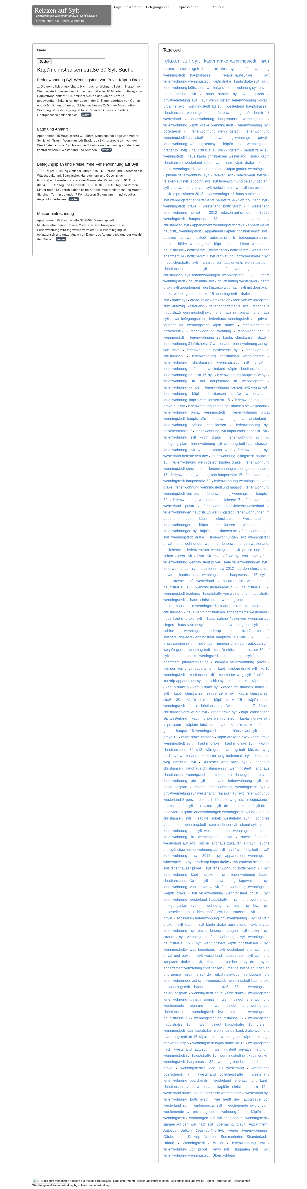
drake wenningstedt (179, 294)
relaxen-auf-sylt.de (237, 75)
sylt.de (249, 962)
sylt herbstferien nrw (222, 187)
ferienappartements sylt (228, 306)
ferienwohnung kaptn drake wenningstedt (198, 125)
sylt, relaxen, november (217, 962)
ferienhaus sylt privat (232, 312)
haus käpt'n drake (234, 606)
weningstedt (216, 980)
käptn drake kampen (197, 737)
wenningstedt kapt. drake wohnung (241, 1030)
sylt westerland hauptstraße (220, 955)
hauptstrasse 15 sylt (248, 575)
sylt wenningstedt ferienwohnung (206, 937)
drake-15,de (199, 300)
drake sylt (179, 300)
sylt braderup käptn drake (208, 862)
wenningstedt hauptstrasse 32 (218, 1018)
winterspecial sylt (208, 1105)
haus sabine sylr (191, 625)
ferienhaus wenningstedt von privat (238, 319)
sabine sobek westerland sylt (223, 818)
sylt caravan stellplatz (249, 862)
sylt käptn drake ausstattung (222, 924)
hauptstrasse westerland (244, 581)
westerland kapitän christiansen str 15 (231, 1087)
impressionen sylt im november (188, 643)
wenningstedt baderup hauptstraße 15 (204, 987)
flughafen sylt (246, 1149)
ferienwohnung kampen (182, 387)
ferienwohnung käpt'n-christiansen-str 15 (196, 400)
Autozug (170, 1130)
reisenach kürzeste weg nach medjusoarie (232, 799)
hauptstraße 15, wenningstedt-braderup (197, 587)
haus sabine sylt (179, 94)
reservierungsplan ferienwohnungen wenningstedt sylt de (209, 812)
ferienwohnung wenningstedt (215, 131)
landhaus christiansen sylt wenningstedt (218, 768)
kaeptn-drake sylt (238, 656)
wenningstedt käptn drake (249, 980)
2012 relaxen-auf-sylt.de (230, 212)
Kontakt (218, 7)
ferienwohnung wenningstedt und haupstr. (209, 487)
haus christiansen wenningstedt (216, 600)
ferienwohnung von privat (185, 1149)
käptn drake (221, 81)
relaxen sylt (223, 175)
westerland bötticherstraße (220, 1074)
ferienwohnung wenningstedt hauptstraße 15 (206, 475)
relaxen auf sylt (181, 61)
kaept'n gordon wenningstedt (186, 650)
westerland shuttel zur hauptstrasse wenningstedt (202, 1093)
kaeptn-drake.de (210, 169)
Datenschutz (242, 1180)
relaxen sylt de (214, 806)
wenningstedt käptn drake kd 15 (218, 1043)
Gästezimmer (174, 1137)
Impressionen (188, 7)
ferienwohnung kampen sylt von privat (236, 387)
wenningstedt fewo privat (215, 1012)
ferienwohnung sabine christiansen (194, 425)
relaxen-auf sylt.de (252, 175)
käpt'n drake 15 (228, 700)
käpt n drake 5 (177, 687)
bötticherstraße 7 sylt (252, 256)
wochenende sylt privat (246, 1105)
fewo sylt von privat (242, 556)
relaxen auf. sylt (178, 806)
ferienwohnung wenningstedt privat (238, 137)
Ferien (233, 1130)
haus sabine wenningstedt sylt (233, 625)
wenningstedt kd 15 (205, 106)
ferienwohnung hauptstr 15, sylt (188, 375)
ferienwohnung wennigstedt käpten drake (206, 462)
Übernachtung (223, 1155)
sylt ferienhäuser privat (182, 868)
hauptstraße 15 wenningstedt (215, 150)
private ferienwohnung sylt (187, 175)
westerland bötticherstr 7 (224, 206)
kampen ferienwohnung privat (240, 662)
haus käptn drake (239, 162)
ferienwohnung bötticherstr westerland (193, 88)
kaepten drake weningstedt (196, 656)
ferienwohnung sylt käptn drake (192, 437)
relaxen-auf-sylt (175, 181)
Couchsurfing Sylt (210, 1130)
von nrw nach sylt (252, 200)
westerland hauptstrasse (246, 106)
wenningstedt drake (179, 206)
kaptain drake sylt (242, 668)
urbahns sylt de (198, 974)
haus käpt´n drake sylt (182, 618)
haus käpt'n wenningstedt (196, 606)
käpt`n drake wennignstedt (213, 718)
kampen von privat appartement (188, 668)
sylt (264, 81)
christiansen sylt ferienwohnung (206, 269)
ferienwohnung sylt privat (247, 88)
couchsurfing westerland (237, 281)
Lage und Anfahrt (127, 7)
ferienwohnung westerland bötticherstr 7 (206, 500)
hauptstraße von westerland (225, 593)
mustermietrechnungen (232, 774)
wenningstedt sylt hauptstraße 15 (189, 1055)
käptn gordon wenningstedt (247, 169)
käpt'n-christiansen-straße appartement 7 (222, 706)
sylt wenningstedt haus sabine (231, 194)
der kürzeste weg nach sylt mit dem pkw (235, 287)
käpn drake (260, 681)
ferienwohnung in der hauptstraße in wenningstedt (213, 381)
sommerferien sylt (223, 824)
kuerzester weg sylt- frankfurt (242, 675)
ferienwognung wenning (211, 331)
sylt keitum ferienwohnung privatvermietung (211, 918)
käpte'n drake (242, 725)
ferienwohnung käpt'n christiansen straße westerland (213, 394)
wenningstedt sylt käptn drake (243, 1055)
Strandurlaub (257, 1137)
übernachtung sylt (231, 1124)
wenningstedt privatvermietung (240, 1049)
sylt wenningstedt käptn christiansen (227, 943)
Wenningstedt (194, 1143)
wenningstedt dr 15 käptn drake (217, 993)
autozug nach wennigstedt (184, 237)
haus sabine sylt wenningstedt (235, 94)
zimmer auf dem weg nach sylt (188, 1124)
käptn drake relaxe (232, 737)
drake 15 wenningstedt (218, 294)
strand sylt (248, 824)
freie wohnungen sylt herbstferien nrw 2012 (198, 568)
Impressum (224, 1180)
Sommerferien (232, 1137)
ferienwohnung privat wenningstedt (194, 412)
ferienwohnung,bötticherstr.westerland (234, 506)
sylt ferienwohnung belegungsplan (240, 181)
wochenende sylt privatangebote (190, 1112)
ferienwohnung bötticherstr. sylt (213, 350)
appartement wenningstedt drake (218, 225)
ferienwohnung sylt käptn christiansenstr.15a (231, 431)
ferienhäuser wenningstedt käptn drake (198, 325)
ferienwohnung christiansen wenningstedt (228, 356)
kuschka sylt (215, 681)
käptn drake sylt (246, 81)
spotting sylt (200, 181)
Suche (42, 50)
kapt (221, 668)
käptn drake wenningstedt (230, 61)
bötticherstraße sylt (182, 262)
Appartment (258, 1124)
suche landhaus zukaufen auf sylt (227, 843)
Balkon (186, 1130)
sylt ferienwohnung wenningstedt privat (224, 893)
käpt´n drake (208, 743)
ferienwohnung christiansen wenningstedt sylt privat (213, 362)
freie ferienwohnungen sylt (245, 562)
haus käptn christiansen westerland (216, 156)
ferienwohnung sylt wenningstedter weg (197, 450)
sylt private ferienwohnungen (214, 930)
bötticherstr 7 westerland (207, 250)
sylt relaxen (251, 930)
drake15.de (221, 300)
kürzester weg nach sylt (225, 762)
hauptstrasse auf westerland (188, 581)
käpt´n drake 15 (239, 743)
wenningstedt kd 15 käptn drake (191, 1037)
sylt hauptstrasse (231, 912)
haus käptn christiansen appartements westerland (227, 612)
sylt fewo (253, 905)
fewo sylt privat (208, 556)
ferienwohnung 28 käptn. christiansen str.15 (228, 337)
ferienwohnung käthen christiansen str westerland (227, 406)
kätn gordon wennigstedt (225, 750)
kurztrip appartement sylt (182, 681)
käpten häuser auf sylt (239, 731)
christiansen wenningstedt (185, 112)
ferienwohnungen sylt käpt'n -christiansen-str (200, 531)
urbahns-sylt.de (227, 974)
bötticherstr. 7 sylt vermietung (210, 256)
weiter (86, 115)
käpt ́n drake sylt (206, 687)
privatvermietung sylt (180, 100)
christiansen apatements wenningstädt (234, 262)
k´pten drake (239, 681)
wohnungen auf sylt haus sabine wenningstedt (228, 1118)
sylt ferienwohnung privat (183, 187)
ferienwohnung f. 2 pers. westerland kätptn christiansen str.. (214, 369)
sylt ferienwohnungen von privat (216, 905)
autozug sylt (219, 237)
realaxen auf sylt (231, 793)
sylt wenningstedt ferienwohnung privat (234, 100)
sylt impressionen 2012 (184, 194)
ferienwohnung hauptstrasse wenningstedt (227, 119)
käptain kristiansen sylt (205, 725)
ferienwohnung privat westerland (239, 419)
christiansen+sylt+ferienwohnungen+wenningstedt (203, 275)
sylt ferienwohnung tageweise (229, 880)
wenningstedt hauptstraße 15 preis (232, 1024)
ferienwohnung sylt (248, 1143)
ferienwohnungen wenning (197, 543)
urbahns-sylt (225, 68)
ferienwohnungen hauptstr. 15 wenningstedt (198, 512)
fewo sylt (184, 556)
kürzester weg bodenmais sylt (226, 756)
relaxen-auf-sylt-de (250, 806)
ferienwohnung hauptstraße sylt (242, 375)
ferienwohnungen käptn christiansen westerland (211, 525)
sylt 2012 (202, 855)
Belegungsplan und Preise (187, 1180)
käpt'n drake (197, 700)
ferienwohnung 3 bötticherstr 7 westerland (196, 344)
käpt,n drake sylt (224, 712)
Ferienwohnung (254, 1130)
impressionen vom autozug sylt (242, 643)
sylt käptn (186, 924)
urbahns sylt (173, 106)
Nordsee (210, 1137)
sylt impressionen (255, 187)
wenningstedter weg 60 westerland (212, 1068)
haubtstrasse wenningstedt (201, 575)
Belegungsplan (157, 7)
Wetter (218, 1143)
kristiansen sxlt (201, 675)
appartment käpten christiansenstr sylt (236, 231)
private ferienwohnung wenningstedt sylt (230, 787)
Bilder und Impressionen (153, 1180)
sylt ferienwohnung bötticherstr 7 (233, 868)
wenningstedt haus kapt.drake (187, 1030)
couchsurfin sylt (201, 281)
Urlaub (168, 1143)
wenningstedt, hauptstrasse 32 (188, 1062)
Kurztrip (194, 1137)
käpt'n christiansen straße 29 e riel (204, 693)
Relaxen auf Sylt (56, 10)
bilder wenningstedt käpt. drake (206, 244)
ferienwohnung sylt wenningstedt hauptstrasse (229, 443)
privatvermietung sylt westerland (189, 793)
